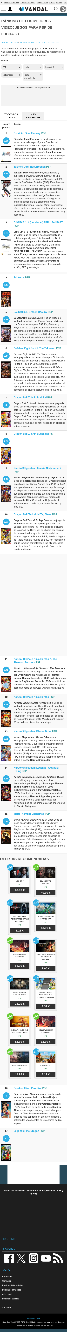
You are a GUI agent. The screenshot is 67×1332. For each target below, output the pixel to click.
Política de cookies (10, 1299)
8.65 (6, 174)
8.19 (6, 319)
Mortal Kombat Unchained (29, 814)
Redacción (7, 1276)
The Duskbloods (27, 3)
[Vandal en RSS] (58, 1258)
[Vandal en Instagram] (33, 1258)
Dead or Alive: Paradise (28, 1088)
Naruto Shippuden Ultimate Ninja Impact (37, 468)
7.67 (6, 521)
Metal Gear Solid (11, 3)
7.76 (6, 479)
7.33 (6, 738)
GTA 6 (52, 3)
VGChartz (6, 1307)
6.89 (6, 778)
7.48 (6, 669)
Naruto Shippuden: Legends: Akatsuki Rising (36, 769)
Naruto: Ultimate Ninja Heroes (31, 697)
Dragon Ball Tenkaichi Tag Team (33, 514)
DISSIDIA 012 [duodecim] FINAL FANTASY (38, 222)
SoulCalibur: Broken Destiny (30, 312)
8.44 (6, 284)
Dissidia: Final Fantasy (27, 133)
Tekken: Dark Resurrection (30, 166)
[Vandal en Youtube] (46, 1258)
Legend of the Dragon (26, 1131)
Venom (59, 3)
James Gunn (42, 3)
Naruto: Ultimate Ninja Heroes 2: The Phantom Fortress (35, 660)
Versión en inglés (33, 1318)
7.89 (6, 441)
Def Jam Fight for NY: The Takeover (34, 348)
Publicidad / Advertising (12, 1285)
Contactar (6, 1281)
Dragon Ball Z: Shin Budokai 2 (31, 433)
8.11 (6, 355)
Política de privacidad (11, 1290)
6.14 (6, 821)
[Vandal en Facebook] (9, 1258)
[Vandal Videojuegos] (33, 8)
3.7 (6, 1138)
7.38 (6, 704)
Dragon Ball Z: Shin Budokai (30, 397)
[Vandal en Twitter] (21, 1258)
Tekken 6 (19, 277)
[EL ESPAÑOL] (63, 9)
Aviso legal (7, 1294)
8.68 (6, 140)
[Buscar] (56, 9)
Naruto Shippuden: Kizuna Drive (32, 731)
